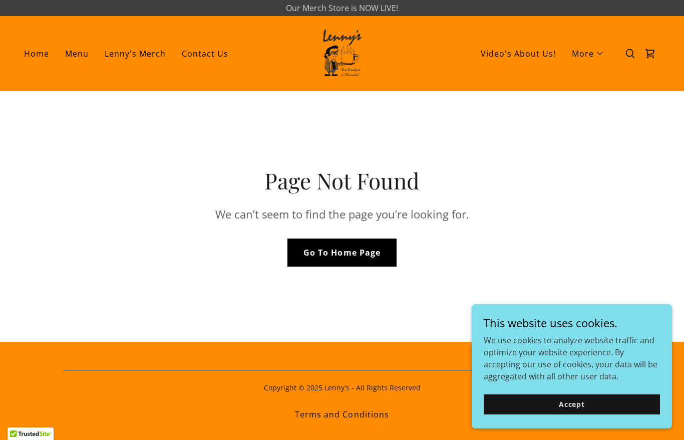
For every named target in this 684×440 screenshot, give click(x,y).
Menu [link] (77, 53)
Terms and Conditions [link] (342, 414)
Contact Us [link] (205, 53)
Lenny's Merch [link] (135, 53)
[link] (341, 52)
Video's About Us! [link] (518, 53)
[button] (588, 54)
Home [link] (36, 53)
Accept (572, 404)
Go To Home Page (341, 252)
